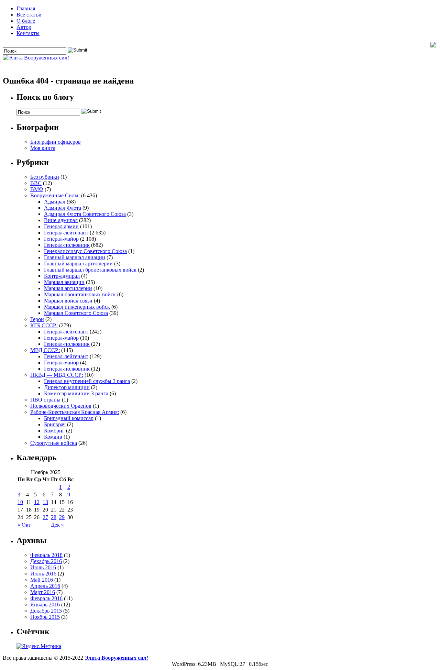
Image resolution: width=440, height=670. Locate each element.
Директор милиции (67, 387)
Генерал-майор (61, 239)
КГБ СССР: (44, 325)
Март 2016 (42, 592)
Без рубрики (44, 177)
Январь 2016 (45, 604)
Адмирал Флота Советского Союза (85, 214)
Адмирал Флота (62, 208)
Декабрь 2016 (46, 561)
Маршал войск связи (68, 301)
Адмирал (54, 202)
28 (53, 517)
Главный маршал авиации (74, 257)
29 (62, 517)
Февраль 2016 (46, 598)
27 (45, 517)
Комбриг (54, 430)
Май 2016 (41, 580)
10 (20, 502)
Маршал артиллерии (68, 288)
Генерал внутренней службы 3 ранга (87, 381)
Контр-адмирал (62, 276)
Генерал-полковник (67, 245)
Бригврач (55, 424)
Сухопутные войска (53, 443)
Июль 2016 (43, 567)
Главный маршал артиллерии (78, 263)
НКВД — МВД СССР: (56, 375)
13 (45, 502)
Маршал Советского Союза (76, 313)
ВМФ (36, 189)
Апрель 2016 (45, 586)
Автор (23, 27)
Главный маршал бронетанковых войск (90, 270)
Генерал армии (61, 226)
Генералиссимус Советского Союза (85, 251)
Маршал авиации (64, 282)
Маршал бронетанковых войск (80, 294)
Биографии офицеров (55, 142)
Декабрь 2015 (46, 611)
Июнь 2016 (43, 573)
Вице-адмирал (61, 220)
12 (37, 502)
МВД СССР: (45, 350)
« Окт (24, 525)
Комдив (53, 437)
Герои (37, 319)
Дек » (57, 525)
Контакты (28, 33)
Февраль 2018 (46, 555)
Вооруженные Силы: (55, 195)
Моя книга (42, 148)
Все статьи (29, 15)
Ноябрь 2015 (45, 617)
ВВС (36, 183)
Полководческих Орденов (60, 406)
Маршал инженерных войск (77, 307)
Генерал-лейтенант (66, 232)
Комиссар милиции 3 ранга (76, 393)
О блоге (25, 21)
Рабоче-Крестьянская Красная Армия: (74, 412)
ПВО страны (45, 400)
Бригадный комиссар (69, 418)
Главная (25, 8)
